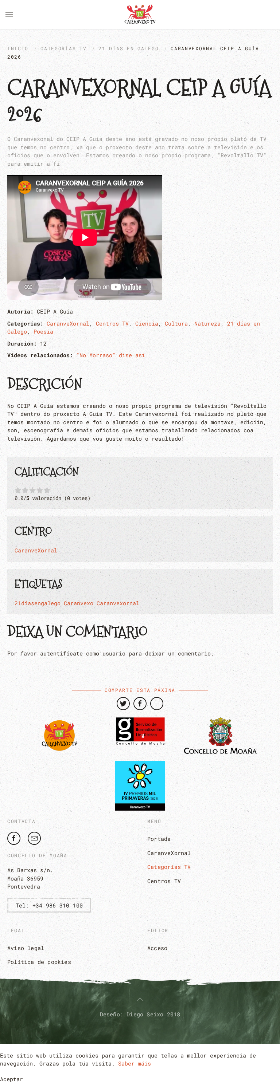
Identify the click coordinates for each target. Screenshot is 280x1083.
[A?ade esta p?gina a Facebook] (140, 703)
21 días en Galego (128, 48)
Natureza (207, 323)
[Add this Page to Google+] (156, 703)
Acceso (157, 948)
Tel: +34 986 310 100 (49, 905)
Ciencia (146, 323)
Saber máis (134, 1063)
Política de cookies (39, 961)
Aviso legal (25, 948)
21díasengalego (38, 603)
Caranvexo (78, 603)
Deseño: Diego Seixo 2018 (140, 1014)
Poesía (43, 331)
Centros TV (112, 323)
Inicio (17, 48)
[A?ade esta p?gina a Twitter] (123, 703)
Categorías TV (63, 48)
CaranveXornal (68, 323)
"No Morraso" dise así (110, 355)
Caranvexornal (118, 603)
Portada (159, 838)
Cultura (176, 323)
